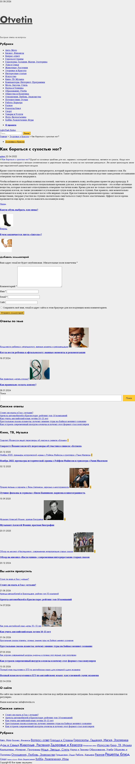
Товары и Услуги (14, 114)
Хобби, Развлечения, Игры (19, 119)
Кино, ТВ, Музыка (14, 79)
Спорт (8, 111)
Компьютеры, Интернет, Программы (25, 82)
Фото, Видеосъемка (15, 117)
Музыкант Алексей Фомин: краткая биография (21, 519)
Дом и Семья (12, 64)
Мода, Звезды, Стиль (16, 85)
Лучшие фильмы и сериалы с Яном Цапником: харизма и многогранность (34, 487)
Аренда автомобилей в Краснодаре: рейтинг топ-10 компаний (33, 415)
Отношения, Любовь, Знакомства (23, 96)
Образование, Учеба (16, 90)
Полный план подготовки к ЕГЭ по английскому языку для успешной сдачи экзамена (40, 669)
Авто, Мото (11, 50)
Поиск (3, 393)
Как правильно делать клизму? (14, 378)
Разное (9, 105)
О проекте (10, 125)
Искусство (10, 76)
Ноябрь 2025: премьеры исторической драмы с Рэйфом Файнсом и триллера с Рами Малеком (45, 454)
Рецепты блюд (13, 108)
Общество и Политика (17, 93)
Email (3, 296)
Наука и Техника (14, 88)
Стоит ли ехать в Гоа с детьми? (16, 412)
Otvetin (16, 19)
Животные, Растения (16, 67)
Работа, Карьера (13, 102)
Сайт (2, 302)
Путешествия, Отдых (16, 99)
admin (3, 156)
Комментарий (8, 286)
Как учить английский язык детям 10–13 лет (24, 418)
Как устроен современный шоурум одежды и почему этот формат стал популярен (44, 424)
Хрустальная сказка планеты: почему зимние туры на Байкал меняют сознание (43, 421)
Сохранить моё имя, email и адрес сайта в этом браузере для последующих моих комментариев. (55, 307)
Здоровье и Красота (15, 70)
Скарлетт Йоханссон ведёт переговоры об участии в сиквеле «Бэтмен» (33, 440)
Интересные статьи (15, 73)
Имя (3, 291)
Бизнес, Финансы (14, 53)
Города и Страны (14, 58)
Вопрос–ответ (12, 56)
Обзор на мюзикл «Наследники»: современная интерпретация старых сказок (36, 551)
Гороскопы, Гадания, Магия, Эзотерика (26, 61)
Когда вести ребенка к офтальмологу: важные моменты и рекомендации (34, 346)
